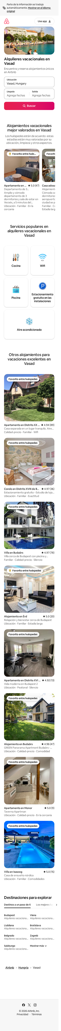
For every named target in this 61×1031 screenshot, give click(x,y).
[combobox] (29, 83)
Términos (37, 1014)
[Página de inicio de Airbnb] (6, 21)
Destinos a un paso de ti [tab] (17, 904)
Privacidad (22, 1014)
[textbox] (16, 95)
